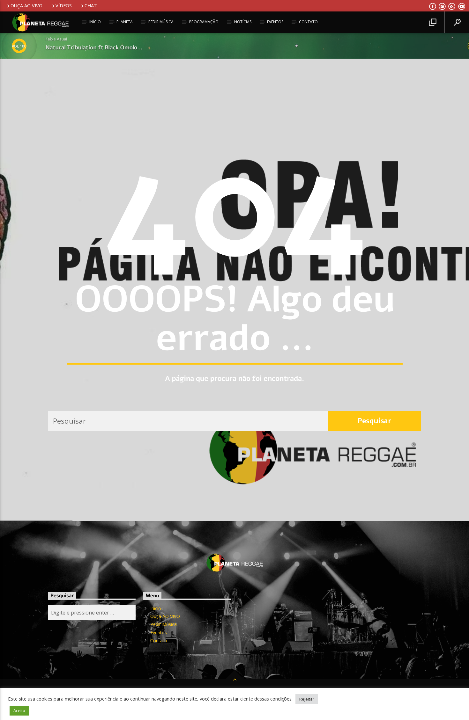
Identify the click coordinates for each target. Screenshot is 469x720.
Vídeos (64, 6)
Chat (91, 6)
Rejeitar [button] (306, 699)
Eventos (275, 22)
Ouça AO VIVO (26, 6)
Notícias (242, 22)
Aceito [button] (19, 710)
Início (95, 22)
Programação (204, 22)
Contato (308, 22)
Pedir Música (161, 22)
